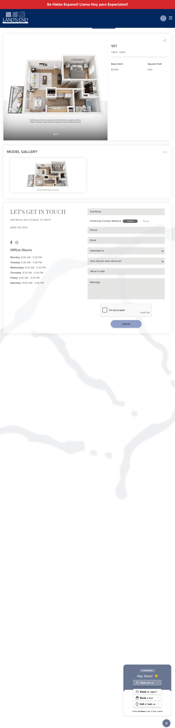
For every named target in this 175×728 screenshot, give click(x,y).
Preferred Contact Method (105, 221)
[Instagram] (16, 242)
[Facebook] (11, 242)
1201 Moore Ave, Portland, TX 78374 (30, 219)
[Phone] (163, 18)
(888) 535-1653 (19, 227)
